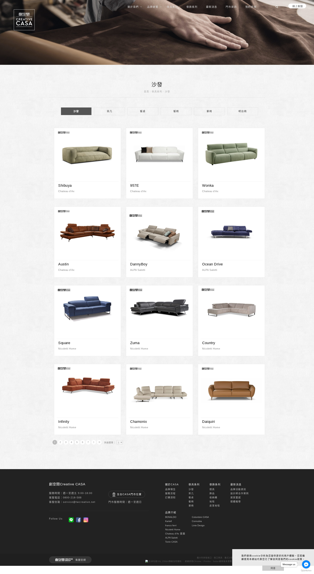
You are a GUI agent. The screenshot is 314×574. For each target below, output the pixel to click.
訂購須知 (170, 497)
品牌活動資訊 (238, 489)
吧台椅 (242, 111)
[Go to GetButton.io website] (306, 571)
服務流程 (170, 493)
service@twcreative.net (79, 502)
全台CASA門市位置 (129, 494)
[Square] (87, 306)
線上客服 (297, 6)
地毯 (212, 501)
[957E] (159, 153)
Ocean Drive (212, 264)
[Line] (71, 519)
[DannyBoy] (159, 232)
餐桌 (143, 111)
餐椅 (176, 111)
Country (208, 343)
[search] (277, 7)
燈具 (212, 489)
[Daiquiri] (231, 390)
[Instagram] (85, 519)
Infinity (63, 421)
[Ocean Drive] (231, 228)
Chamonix (138, 421)
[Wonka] (231, 153)
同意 (273, 568)
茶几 (109, 111)
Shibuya (65, 185)
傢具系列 (157, 91)
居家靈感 (235, 497)
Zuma (135, 343)
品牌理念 (170, 489)
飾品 (212, 493)
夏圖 (175, 533)
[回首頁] (24, 19)
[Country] (231, 306)
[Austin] (87, 232)
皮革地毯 (214, 505)
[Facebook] (78, 519)
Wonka (208, 185)
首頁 (146, 91)
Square (64, 343)
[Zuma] (159, 306)
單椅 (209, 111)
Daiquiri (208, 421)
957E (134, 185)
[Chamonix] (159, 390)
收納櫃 (213, 497)
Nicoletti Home (67, 348)
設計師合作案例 (239, 493)
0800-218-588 (72, 497)
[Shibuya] (87, 153)
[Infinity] (87, 385)
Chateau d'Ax (66, 191)
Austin (63, 264)
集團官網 (80, 559)
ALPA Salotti (137, 269)
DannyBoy (138, 264)
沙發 (167, 91)
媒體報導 (235, 501)
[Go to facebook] (306, 564)
